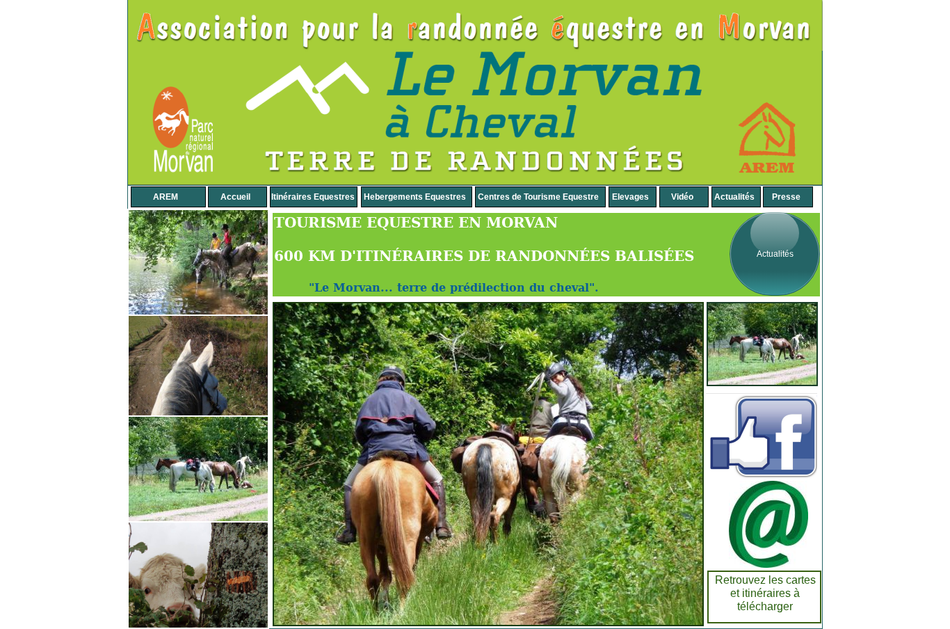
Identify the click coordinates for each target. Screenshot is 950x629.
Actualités (775, 254)
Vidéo (682, 197)
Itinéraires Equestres (313, 197)
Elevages (630, 197)
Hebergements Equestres (415, 197)
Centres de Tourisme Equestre (538, 197)
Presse (786, 197)
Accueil (235, 197)
